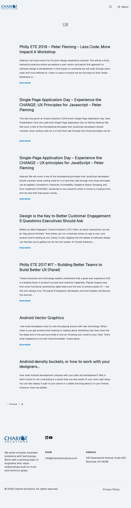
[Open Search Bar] (110, 7)
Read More (25, 83)
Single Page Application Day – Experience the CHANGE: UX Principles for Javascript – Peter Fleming (60, 104)
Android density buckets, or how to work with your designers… (64, 364)
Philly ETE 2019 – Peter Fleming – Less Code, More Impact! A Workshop (64, 49)
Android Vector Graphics (41, 317)
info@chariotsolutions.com (61, 458)
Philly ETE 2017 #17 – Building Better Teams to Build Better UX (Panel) (60, 267)
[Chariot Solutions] (9, 7)
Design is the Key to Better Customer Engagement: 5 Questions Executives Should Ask (65, 218)
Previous (11, 404)
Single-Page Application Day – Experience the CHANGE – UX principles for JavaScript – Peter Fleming (61, 162)
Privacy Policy (111, 489)
